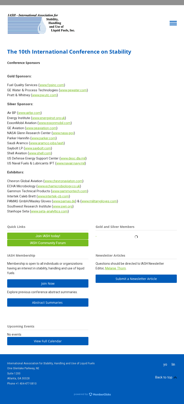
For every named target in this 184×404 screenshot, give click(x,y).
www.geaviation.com (41, 128)
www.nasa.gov (63, 133)
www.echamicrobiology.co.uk (58, 186)
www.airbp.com (29, 113)
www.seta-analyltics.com (49, 211)
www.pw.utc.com (44, 95)
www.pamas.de (64, 201)
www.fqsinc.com (51, 85)
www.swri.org (62, 206)
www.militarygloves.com (99, 201)
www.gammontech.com (69, 191)
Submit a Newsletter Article (136, 279)
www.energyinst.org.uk (48, 118)
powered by (81, 394)
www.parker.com (43, 138)
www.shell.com (40, 153)
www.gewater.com (73, 90)
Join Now (48, 283)
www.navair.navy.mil (70, 163)
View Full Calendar (48, 341)
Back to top (164, 377)
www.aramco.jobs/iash (47, 143)
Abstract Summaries (48, 302)
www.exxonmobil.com (55, 123)
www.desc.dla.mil (73, 158)
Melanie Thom (115, 268)
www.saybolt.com (38, 148)
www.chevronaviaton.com (63, 181)
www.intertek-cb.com (53, 196)
